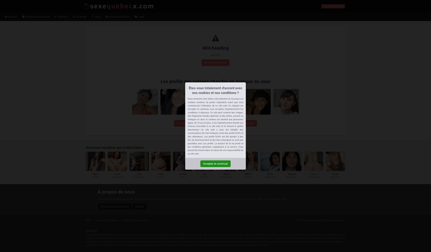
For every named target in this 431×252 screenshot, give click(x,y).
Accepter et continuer (215, 163)
